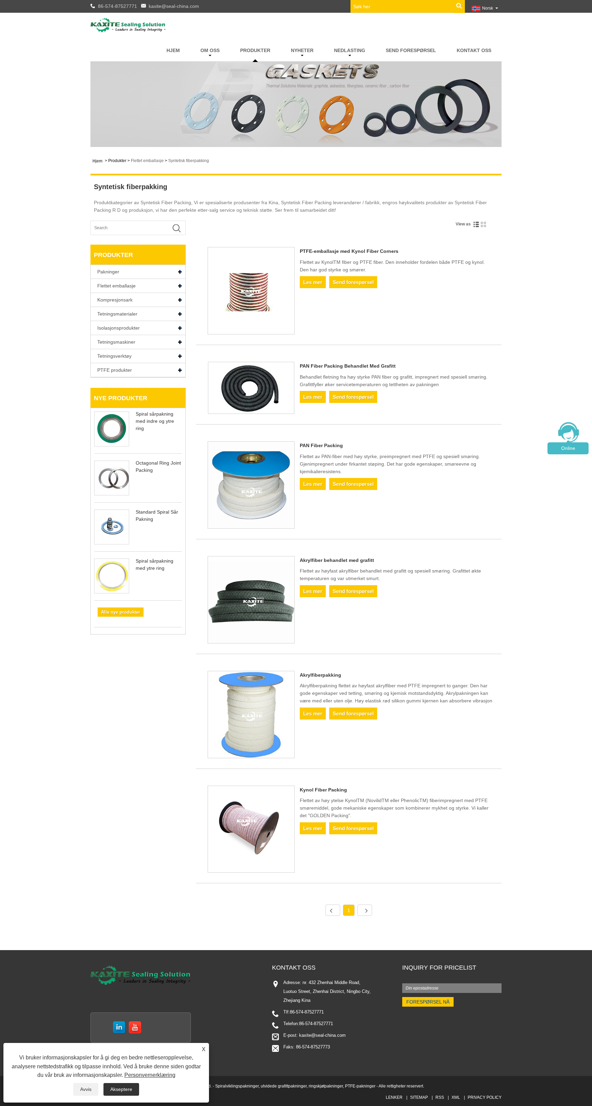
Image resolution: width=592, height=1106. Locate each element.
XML (456, 1097)
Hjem (173, 50)
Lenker (394, 1097)
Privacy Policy (485, 1097)
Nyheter (302, 50)
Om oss (210, 50)
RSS (439, 1097)
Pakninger (108, 271)
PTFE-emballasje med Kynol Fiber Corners (349, 251)
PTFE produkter (114, 370)
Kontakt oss (474, 50)
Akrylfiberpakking (320, 675)
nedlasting (349, 50)
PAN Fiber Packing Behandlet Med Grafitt (348, 366)
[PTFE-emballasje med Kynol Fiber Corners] (251, 292)
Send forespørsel (411, 50)
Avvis (85, 1089)
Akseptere (121, 1089)
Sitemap (419, 1097)
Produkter (255, 50)
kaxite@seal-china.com (174, 6)
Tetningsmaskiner (116, 342)
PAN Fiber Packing (321, 445)
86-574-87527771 (117, 6)
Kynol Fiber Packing (323, 789)
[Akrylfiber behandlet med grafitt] (251, 601)
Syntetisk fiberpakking (188, 160)
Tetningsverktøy (114, 356)
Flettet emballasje (147, 160)
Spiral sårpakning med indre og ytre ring (155, 421)
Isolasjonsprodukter (118, 328)
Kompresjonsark (115, 300)
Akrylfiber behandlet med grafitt (337, 560)
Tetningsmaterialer (117, 314)
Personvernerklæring (149, 1075)
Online (568, 448)
